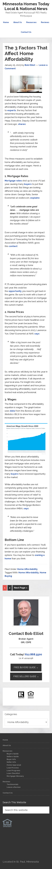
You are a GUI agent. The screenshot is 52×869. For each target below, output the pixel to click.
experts (11, 110)
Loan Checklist (13, 773)
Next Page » (20, 588)
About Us (7, 745)
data (12, 411)
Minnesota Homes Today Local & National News (26, 6)
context (13, 246)
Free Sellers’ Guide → (26, 676)
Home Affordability (27, 569)
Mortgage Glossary (15, 776)
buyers (28, 184)
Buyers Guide (13, 754)
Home (5, 740)
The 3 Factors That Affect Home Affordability (26, 53)
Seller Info (11, 762)
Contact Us (8, 793)
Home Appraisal (14, 765)
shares (22, 124)
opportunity (15, 291)
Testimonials (12, 784)
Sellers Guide (13, 756)
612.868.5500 (33, 654)
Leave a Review (14, 787)
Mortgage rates (13, 180)
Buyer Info (11, 759)
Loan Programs (13, 770)
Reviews (6, 782)
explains (34, 198)
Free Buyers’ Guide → (26, 667)
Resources (7, 751)
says (36, 333)
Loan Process (13, 768)
